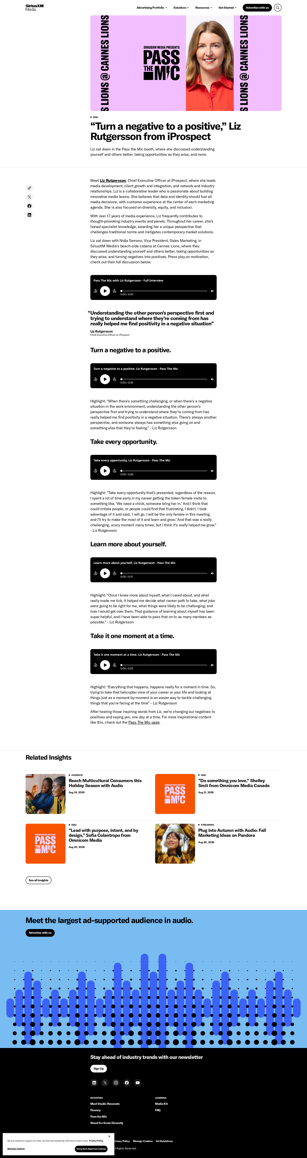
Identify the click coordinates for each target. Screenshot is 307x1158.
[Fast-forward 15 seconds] (114, 291)
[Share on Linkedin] (29, 215)
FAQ (158, 1110)
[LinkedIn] (94, 1083)
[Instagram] (116, 1083)
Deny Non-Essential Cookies (91, 1148)
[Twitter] (105, 1083)
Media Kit (161, 1104)
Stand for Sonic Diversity (106, 1123)
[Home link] (34, 7)
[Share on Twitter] (29, 197)
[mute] (212, 291)
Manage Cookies (16, 1148)
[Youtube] (138, 1083)
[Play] (105, 291)
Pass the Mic (98, 1116)
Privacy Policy (121, 1141)
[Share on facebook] (29, 206)
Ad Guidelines (164, 1141)
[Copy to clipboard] (29, 188)
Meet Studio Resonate (105, 1104)
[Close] (109, 1136)
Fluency (95, 1110)
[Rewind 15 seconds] (95, 291)
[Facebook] (127, 1083)
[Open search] (278, 8)
